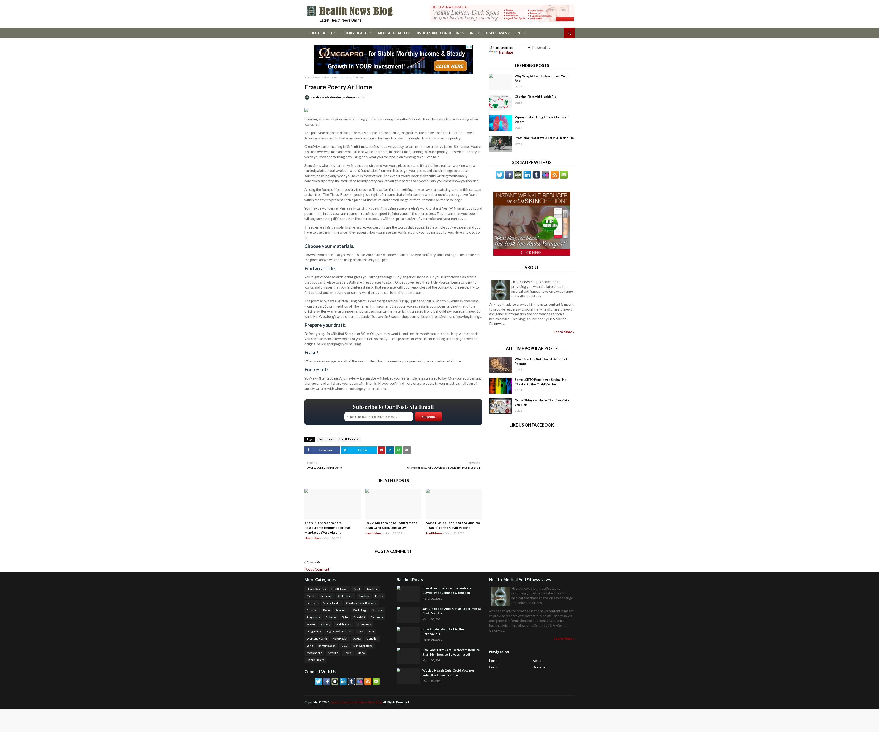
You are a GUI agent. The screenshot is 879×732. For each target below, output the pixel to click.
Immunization (327, 645)
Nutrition (377, 610)
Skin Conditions (362, 645)
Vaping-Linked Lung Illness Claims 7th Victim (542, 119)
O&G (344, 645)
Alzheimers (364, 624)
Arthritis (333, 652)
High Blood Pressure (339, 631)
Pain (360, 631)
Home (308, 77)
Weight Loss (343, 624)
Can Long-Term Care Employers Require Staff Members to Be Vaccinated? (451, 652)
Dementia (377, 617)
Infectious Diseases (488, 33)
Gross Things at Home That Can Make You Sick (542, 402)
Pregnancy (313, 617)
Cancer (311, 596)
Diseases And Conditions (438, 33)
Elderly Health (355, 33)
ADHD (357, 638)
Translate (505, 52)
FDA (371, 631)
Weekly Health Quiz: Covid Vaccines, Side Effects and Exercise (448, 673)
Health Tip (372, 589)
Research (341, 610)
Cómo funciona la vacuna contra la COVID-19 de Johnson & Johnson (446, 590)
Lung (310, 645)
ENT (519, 33)
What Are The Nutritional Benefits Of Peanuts (542, 361)
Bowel (348, 652)
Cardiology (359, 610)
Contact (494, 667)
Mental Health (392, 33)
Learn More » (564, 332)
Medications (314, 652)
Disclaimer (540, 667)
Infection (326, 596)
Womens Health (317, 638)
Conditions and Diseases (361, 603)
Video (361, 652)
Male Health (340, 638)
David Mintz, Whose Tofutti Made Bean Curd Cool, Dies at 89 (391, 525)
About (537, 660)
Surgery (325, 624)
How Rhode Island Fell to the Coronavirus (443, 631)
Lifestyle (312, 603)
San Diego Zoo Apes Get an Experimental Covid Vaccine (452, 611)
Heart (356, 589)
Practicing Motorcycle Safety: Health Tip (544, 138)
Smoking (364, 596)
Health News (323, 77)
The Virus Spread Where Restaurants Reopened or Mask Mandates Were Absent (328, 527)
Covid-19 (359, 617)
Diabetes (331, 617)
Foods (379, 596)
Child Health (319, 33)
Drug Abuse (314, 631)
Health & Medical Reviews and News (332, 97)
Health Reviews (348, 439)
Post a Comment (316, 569)
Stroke (311, 624)
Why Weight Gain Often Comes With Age (541, 78)
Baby (345, 617)
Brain (326, 610)
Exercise (312, 610)
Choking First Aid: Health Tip (535, 96)
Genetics (372, 638)
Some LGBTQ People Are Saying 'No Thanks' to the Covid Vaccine (453, 525)
